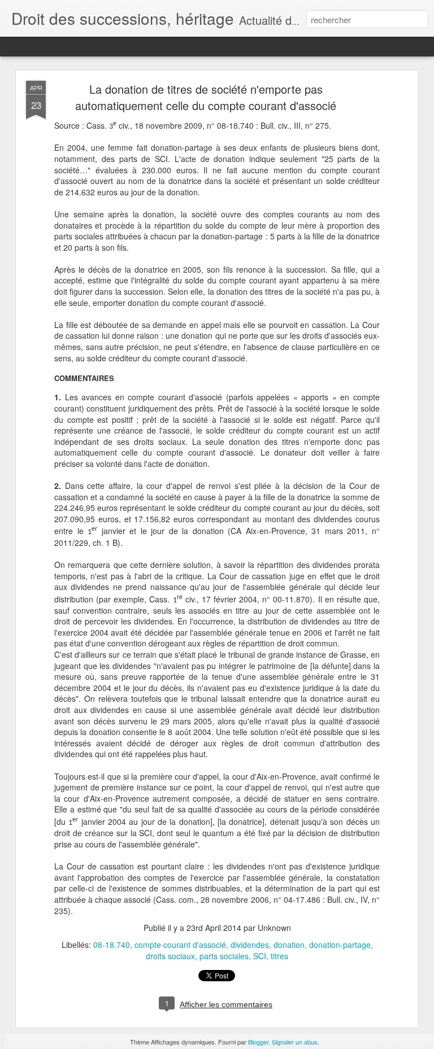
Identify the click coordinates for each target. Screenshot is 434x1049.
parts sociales (224, 955)
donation (289, 944)
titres (279, 955)
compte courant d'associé (180, 944)
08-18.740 (111, 944)
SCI (259, 955)
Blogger (258, 1041)
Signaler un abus (295, 1041)
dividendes (250, 944)
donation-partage (340, 944)
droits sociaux (170, 955)
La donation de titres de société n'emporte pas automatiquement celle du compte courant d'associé (205, 97)
